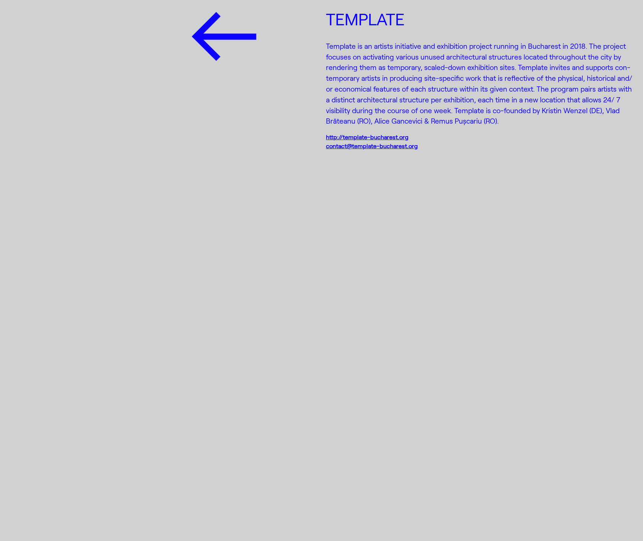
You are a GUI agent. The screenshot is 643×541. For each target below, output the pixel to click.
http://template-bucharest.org (367, 136)
